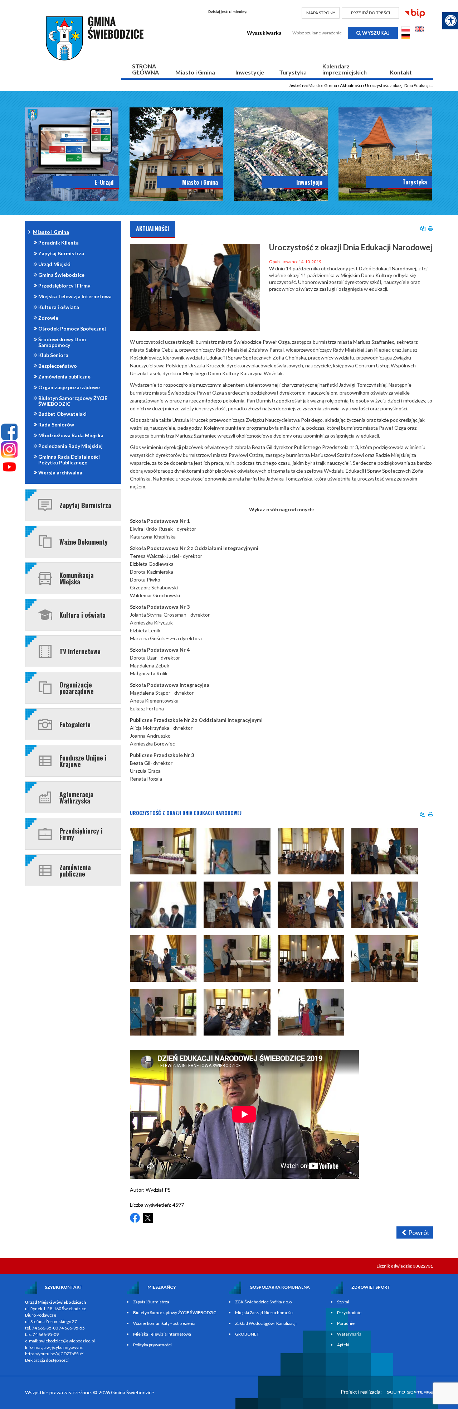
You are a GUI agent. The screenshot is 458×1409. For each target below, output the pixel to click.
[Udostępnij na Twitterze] (148, 1218)
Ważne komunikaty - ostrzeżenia (164, 1323)
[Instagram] (9, 449)
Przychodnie (349, 1312)
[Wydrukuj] (430, 228)
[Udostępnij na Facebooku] (135, 1218)
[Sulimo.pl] (406, 1391)
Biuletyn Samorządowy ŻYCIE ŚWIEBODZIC (72, 401)
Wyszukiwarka (264, 33)
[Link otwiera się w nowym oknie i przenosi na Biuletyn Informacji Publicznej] (415, 14)
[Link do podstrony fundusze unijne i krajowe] (45, 761)
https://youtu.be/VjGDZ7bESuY (54, 1353)
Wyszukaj (375, 33)
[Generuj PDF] (422, 228)
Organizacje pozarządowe (69, 387)
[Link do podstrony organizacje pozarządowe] (45, 687)
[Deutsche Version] (405, 37)
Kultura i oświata (58, 307)
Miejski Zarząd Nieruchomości (264, 1312)
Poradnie (346, 1323)
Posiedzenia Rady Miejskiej (70, 446)
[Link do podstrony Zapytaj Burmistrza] (45, 505)
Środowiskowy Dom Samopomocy (62, 342)
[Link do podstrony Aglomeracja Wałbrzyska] (45, 797)
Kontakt (401, 72)
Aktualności (351, 85)
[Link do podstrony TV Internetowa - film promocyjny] (45, 651)
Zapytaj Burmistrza (61, 253)
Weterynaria (349, 1334)
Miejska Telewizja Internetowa (75, 296)
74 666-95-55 (72, 1328)
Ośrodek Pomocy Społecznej (72, 328)
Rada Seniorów (56, 424)
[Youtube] (9, 467)
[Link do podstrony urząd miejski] (176, 154)
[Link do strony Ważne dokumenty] (45, 541)
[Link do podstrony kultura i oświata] (45, 614)
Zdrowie (48, 318)
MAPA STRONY (320, 12)
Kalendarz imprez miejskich (344, 69)
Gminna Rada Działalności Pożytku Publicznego (69, 459)
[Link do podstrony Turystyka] (385, 154)
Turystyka (293, 72)
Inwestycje (249, 72)
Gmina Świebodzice (61, 275)
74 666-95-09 (46, 1334)
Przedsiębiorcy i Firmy (64, 286)
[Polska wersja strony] (406, 29)
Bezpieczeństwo (57, 366)
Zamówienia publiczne (64, 376)
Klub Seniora (53, 355)
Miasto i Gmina (195, 72)
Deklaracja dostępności (47, 1360)
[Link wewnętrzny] (45, 833)
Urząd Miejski (54, 264)
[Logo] (96, 38)
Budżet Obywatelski (62, 414)
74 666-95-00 (45, 1328)
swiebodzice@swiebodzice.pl (67, 1340)
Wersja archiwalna (60, 472)
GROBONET (247, 1334)
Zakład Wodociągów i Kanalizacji (266, 1323)
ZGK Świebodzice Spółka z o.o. (264, 1301)
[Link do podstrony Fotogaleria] (45, 724)
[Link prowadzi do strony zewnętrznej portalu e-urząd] (72, 154)
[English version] (419, 29)
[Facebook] (9, 431)
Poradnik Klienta (58, 243)
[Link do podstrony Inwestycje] (281, 154)
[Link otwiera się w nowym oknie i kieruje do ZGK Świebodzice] (45, 578)
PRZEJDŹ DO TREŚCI (370, 12)
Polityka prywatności (152, 1344)
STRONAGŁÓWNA (145, 69)
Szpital (343, 1301)
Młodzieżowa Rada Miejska (70, 435)
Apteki (343, 1344)
